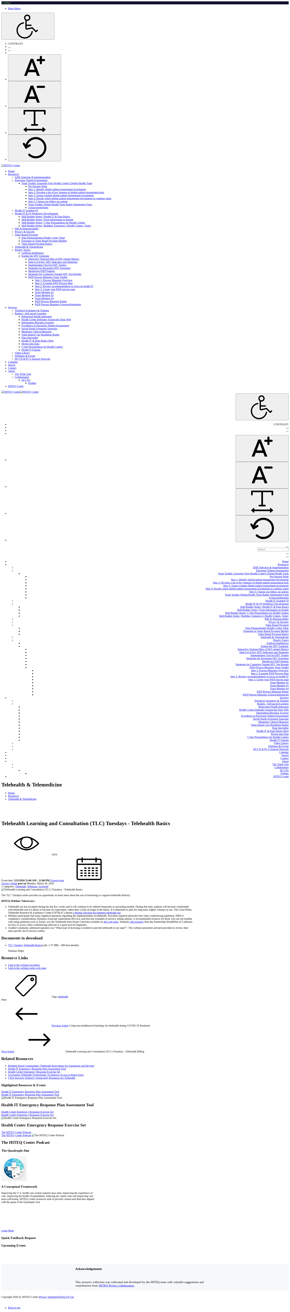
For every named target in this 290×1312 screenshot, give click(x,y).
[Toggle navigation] (287, 553)
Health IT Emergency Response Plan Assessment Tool (37, 1068)
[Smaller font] (34, 94)
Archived (43, 886)
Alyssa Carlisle (9, 883)
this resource (137, 921)
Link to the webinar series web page (27, 968)
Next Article (7, 1051)
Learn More (7, 1230)
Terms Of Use (66, 1297)
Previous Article (60, 1025)
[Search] (287, 547)
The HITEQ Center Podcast (16, 1132)
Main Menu (14, 8)
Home (11, 793)
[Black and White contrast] (9, 50)
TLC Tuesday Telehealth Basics (25, 945)
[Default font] (34, 148)
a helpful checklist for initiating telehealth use (97, 912)
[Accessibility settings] (27, 26)
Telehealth (20, 886)
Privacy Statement (48, 1297)
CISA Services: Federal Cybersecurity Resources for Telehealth (41, 1077)
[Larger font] (34, 67)
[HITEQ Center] (10, 165)
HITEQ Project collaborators (116, 1285)
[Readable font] (34, 121)
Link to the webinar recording (24, 965)
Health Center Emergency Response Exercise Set (34, 1071)
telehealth (63, 996)
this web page (111, 921)
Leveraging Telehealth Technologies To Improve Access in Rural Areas (46, 1074)
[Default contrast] (9, 47)
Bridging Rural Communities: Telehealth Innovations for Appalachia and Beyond (51, 1065)
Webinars (32, 886)
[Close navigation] (287, 556)
